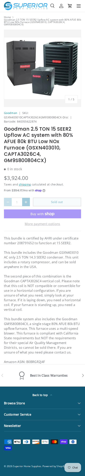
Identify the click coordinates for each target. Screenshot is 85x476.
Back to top (40, 395)
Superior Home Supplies (27, 466)
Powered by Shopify (53, 466)
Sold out (57, 202)
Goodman (10, 113)
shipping (25, 184)
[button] (70, 6)
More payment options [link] (42, 224)
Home (7, 17)
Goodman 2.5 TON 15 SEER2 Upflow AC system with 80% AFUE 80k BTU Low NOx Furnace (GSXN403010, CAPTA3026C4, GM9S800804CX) (42, 22)
